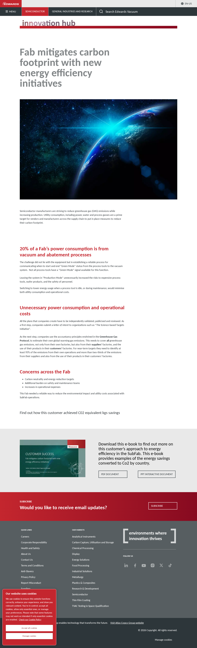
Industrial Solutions (82, 571)
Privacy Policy (28, 577)
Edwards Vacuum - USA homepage (11, 3)
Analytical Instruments (83, 536)
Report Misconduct (31, 582)
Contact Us (27, 559)
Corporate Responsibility (34, 542)
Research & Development (85, 588)
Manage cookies (163, 639)
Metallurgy (77, 577)
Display (76, 554)
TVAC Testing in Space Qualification (90, 606)
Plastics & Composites (83, 582)
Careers (25, 536)
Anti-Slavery (27, 571)
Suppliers (25, 588)
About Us (26, 554)
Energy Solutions (80, 559)
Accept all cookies (29, 628)
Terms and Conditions (32, 565)
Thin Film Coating (81, 600)
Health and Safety (30, 548)
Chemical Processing (82, 548)
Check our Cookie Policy (30, 619)
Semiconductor (80, 594)
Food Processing (80, 565)
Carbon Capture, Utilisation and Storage (93, 542)
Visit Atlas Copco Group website (127, 622)
